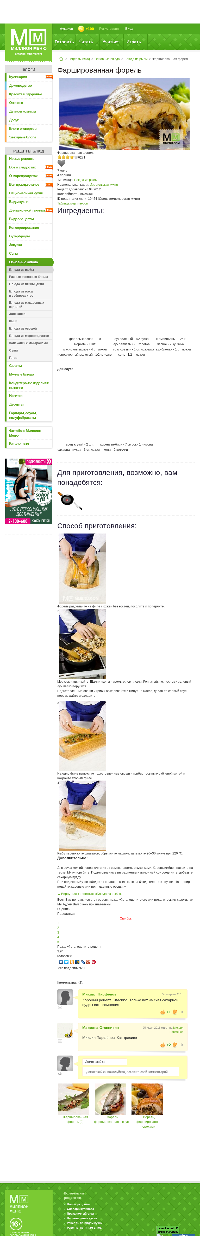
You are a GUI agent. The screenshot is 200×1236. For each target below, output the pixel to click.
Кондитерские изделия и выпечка (29, 385)
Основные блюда (107, 59)
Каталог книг (19, 443)
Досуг (13, 120)
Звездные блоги (22, 137)
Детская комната (22, 111)
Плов (13, 358)
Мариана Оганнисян (100, 1028)
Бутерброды (19, 236)
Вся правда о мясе (24, 184)
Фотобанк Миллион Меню (25, 433)
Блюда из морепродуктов (29, 336)
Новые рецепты (22, 158)
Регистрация (109, 29)
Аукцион (66, 29)
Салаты (15, 366)
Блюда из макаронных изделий (26, 305)
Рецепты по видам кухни (85, 1223)
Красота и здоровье (25, 94)
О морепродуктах (23, 176)
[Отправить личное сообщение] (60, 1007)
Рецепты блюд (79, 59)
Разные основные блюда (28, 277)
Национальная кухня (25, 193)
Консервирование (24, 227)
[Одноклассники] (72, 962)
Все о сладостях (22, 167)
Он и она (16, 103)
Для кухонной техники (27, 210)
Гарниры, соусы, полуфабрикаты (22, 415)
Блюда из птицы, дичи (26, 284)
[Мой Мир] (77, 962)
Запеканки (17, 314)
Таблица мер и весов (72, 203)
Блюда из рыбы (136, 59)
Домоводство (20, 85)
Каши (13, 321)
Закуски (15, 245)
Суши (13, 350)
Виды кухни (18, 202)
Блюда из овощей (23, 328)
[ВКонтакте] (61, 962)
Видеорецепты (21, 219)
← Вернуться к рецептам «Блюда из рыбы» (89, 894)
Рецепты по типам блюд (84, 1227)
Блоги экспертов (22, 128)
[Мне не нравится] (175, 1012)
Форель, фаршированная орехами (148, 1121)
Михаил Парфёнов (99, 994)
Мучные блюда (21, 374)
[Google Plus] (88, 962)
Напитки (15, 396)
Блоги (28, 69)
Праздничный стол (80, 1213)
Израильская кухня (104, 184)
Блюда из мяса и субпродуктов (21, 293)
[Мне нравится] (163, 1012)
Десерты (16, 404)
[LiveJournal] (83, 962)
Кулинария (18, 77)
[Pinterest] (94, 962)
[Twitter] (66, 962)
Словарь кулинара (80, 1208)
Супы (13, 253)
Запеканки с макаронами (28, 343)
